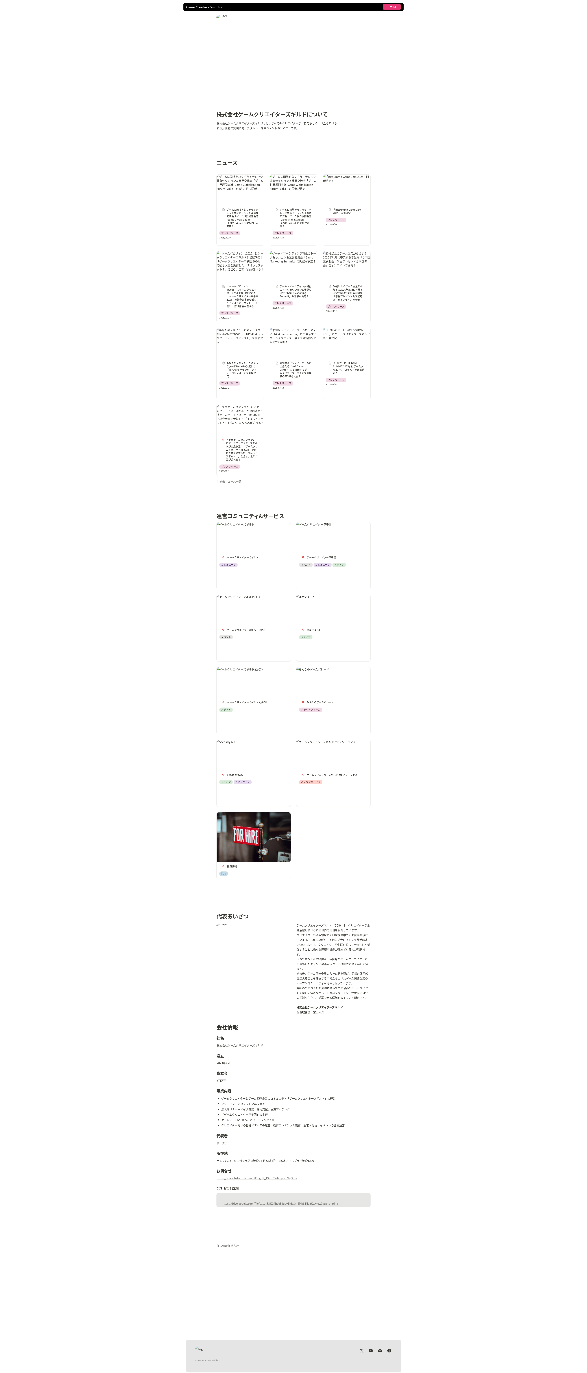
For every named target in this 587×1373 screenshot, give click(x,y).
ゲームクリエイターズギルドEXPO (238, 597)
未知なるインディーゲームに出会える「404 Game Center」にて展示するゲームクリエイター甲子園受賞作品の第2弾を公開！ (293, 336)
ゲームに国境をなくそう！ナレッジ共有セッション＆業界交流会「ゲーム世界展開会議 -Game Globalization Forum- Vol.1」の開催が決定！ (293, 183)
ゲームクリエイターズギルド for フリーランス (324, 742)
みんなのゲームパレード (311, 669)
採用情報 (222, 814)
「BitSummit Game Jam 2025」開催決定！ (346, 179)
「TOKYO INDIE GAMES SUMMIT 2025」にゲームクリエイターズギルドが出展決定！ (346, 334)
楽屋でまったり (306, 597)
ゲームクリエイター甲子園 (312, 524)
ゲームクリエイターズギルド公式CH (239, 669)
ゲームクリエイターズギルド (234, 524)
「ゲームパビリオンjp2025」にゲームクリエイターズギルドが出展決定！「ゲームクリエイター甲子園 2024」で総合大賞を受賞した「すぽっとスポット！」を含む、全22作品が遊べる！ (240, 261)
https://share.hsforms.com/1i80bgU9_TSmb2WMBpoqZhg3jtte (257, 1178)
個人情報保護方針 (228, 1246)
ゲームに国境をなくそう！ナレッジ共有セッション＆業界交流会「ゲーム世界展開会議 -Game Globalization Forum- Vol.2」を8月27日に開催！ (240, 183)
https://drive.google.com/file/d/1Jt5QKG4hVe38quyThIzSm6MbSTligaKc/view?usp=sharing (280, 1203)
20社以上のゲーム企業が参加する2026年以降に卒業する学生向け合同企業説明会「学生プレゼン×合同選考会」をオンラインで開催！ (346, 259)
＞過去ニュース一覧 (229, 481)
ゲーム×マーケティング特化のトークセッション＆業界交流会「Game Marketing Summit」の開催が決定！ (293, 257)
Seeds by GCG (225, 742)
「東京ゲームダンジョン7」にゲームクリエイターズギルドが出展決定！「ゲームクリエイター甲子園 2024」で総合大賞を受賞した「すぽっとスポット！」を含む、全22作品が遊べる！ (240, 415)
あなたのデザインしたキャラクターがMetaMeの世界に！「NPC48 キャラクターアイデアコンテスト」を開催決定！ (240, 336)
